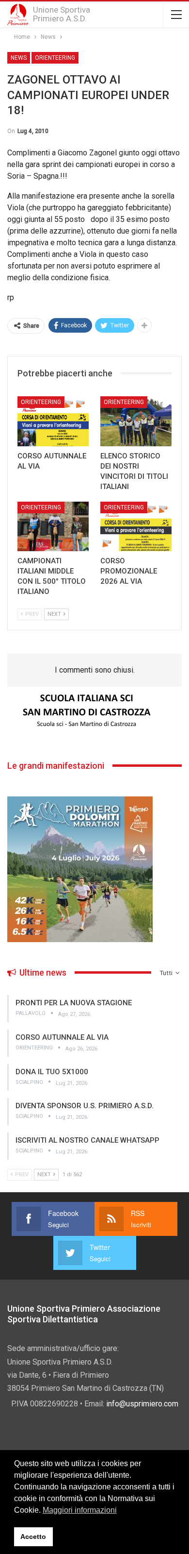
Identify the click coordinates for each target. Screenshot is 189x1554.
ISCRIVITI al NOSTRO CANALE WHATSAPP (87, 1140)
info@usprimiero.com (142, 1403)
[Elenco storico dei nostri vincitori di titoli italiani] (136, 421)
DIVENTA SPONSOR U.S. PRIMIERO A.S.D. (85, 1105)
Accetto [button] (33, 1536)
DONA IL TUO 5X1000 (52, 1071)
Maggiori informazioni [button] (80, 1510)
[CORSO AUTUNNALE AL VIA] (53, 421)
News (19, 57)
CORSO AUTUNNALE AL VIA (62, 1037)
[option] (94, 711)
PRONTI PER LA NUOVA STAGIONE (74, 1002)
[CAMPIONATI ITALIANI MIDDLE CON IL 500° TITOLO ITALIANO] (53, 527)
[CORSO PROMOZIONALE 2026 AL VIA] (136, 527)
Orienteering (55, 57)
